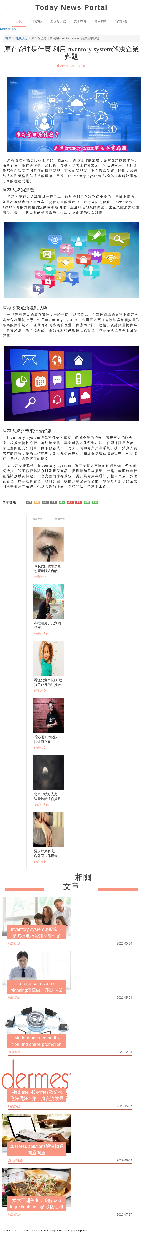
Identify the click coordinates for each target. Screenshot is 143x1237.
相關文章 (77, 882)
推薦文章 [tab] (60, 519)
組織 (95, 502)
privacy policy (79, 1230)
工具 (54, 502)
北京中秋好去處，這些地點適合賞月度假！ (47, 798)
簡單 (37, 502)
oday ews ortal (71, 7)
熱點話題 (121, 21)
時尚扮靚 (36, 21)
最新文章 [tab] (37, 519)
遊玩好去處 (58, 21)
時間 (45, 502)
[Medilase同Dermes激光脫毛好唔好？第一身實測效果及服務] (37, 1078)
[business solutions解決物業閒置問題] (37, 1132)
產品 (87, 502)
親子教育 (80, 21)
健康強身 (100, 21)
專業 (79, 502)
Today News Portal (37, 1230)
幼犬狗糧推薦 (8, 28)
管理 (29, 502)
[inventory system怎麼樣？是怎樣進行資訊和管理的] (37, 916)
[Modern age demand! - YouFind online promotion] (37, 1024)
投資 (70, 502)
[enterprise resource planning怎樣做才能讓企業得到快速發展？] (37, 970)
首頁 (19, 21)
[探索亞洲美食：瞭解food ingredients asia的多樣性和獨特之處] (37, 1187)
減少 (62, 502)
